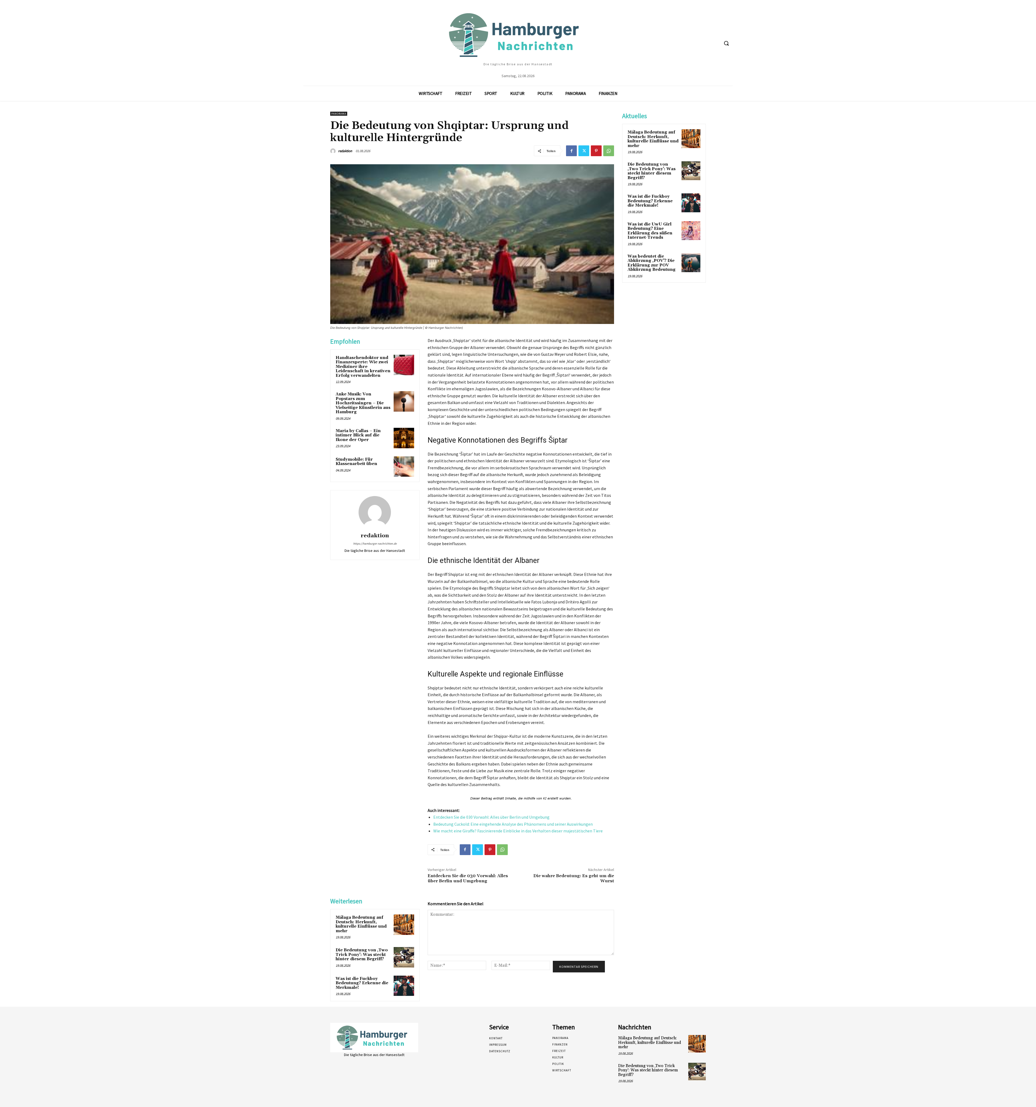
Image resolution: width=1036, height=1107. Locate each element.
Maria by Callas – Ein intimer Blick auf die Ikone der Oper (358, 435)
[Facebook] (571, 150)
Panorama (338, 113)
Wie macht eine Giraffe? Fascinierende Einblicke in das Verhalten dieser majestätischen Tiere (518, 830)
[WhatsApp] (608, 150)
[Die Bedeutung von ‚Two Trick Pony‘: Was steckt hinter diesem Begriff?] (404, 957)
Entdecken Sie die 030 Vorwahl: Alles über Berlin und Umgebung (491, 817)
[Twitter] (583, 150)
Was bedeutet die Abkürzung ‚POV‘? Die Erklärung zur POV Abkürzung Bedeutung (652, 263)
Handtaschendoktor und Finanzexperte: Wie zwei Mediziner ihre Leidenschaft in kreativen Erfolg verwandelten (363, 366)
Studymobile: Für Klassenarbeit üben (356, 462)
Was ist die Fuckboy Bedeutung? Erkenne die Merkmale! (362, 983)
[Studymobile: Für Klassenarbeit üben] (404, 466)
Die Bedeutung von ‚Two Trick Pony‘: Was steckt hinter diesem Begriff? (362, 955)
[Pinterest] (596, 150)
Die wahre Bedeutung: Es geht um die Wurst (573, 878)
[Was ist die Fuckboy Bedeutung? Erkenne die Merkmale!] (404, 986)
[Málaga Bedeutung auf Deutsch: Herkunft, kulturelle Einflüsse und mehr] (404, 924)
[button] (726, 43)
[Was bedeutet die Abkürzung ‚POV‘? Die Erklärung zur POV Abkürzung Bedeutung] (690, 262)
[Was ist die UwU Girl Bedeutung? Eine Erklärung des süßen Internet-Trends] (690, 230)
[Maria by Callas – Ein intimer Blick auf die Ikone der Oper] (404, 438)
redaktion (345, 151)
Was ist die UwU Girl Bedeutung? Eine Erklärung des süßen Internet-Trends (650, 231)
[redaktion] (333, 151)
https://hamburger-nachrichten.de (375, 543)
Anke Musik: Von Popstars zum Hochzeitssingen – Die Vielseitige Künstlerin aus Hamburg (363, 403)
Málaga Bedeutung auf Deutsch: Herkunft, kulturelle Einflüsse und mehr (361, 924)
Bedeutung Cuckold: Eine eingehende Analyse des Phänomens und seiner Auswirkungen (513, 824)
